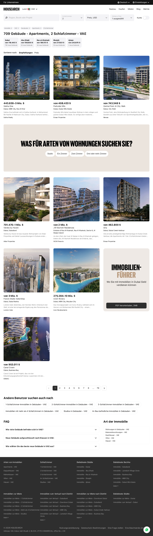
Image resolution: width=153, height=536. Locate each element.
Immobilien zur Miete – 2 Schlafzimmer (18, 502)
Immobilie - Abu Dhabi (85, 471)
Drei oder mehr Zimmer (96, 154)
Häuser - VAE (110, 441)
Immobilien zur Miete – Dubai (124, 498)
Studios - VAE (45, 482)
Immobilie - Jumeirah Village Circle (126, 471)
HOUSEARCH (16, 528)
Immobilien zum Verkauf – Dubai (125, 502)
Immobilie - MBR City (121, 478)
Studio (50, 154)
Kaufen (122, 9)
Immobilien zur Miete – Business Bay (90, 514)
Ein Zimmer (62, 154)
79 (98, 388)
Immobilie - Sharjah (84, 478)
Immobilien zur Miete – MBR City (89, 506)
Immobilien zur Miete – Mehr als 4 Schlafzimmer (22, 510)
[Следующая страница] (104, 388)
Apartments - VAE (10, 467)
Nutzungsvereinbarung (69, 528)
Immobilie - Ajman (83, 482)
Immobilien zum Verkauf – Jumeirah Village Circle (56, 515)
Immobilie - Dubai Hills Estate (124, 482)
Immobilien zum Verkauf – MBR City (53, 510)
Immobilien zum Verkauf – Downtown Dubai (56, 502)
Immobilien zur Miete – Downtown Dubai (92, 498)
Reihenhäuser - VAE (11, 474)
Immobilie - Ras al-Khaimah (87, 474)
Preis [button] (36, 53)
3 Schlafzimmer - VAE (48, 474)
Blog (138, 9)
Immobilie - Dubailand (121, 467)
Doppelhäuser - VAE (11, 471)
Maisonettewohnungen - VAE (116, 432)
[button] (51, 429)
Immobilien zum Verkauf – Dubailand (54, 498)
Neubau (112, 9)
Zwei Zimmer (76, 154)
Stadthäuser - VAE (112, 435)
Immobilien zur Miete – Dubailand (89, 502)
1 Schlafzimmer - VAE (48, 467)
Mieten (131, 9)
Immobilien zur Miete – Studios (15, 514)
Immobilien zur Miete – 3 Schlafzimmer (18, 506)
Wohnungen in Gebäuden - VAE (117, 429)
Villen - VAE (109, 438)
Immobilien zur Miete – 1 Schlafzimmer (18, 498)
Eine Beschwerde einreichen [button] (137, 528)
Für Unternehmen (11, 2)
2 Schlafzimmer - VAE (48, 471)
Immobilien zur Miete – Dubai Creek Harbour (93, 510)
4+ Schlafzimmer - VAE (49, 478)
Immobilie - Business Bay (122, 474)
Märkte (146, 9)
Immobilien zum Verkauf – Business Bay (55, 506)
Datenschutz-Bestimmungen (93, 528)
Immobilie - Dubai (83, 467)
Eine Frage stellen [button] (115, 528)
